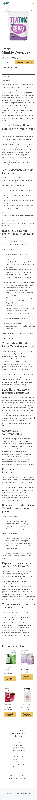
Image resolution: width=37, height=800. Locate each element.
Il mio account (18, 745)
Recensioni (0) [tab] (6, 80)
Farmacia (19, 742)
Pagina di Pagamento (18, 748)
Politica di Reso (18, 736)
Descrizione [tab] (5, 76)
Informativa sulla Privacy (18, 731)
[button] (32, 10)
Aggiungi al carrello (24, 62)
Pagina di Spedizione (18, 750)
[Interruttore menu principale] (33, 3)
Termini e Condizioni (18, 733)
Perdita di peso (7, 49)
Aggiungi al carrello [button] (27, 677)
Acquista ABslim (9, 679)
